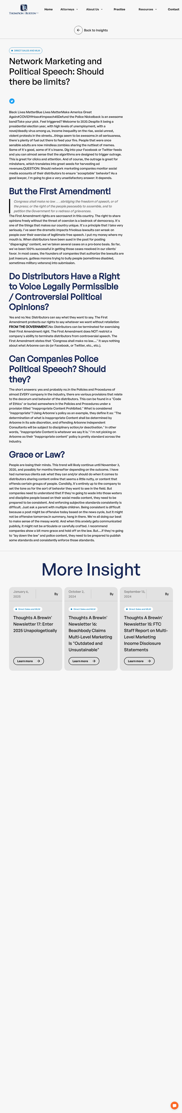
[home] (24, 9)
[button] (69, 9)
